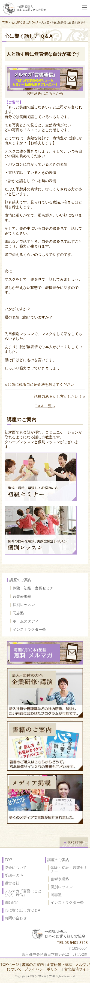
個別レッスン (24, 605)
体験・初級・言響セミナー (35, 588)
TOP (5, 22)
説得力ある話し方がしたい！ (58, 396)
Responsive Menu (84, 7)
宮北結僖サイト (77, 969)
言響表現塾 (22, 596)
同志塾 (18, 613)
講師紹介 (12, 902)
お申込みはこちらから (45, 93)
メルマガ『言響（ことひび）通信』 (23, 893)
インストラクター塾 (29, 629)
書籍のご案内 (33, 964)
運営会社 (12, 883)
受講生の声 (14, 875)
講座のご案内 (20, 580)
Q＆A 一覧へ (45, 406)
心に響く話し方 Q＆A (25, 22)
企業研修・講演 (59, 964)
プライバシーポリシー (42, 969)
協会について (16, 868)
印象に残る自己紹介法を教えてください (41, 384)
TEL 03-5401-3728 (72, 943)
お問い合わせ (16, 918)
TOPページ (9, 964)
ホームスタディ (26, 621)
